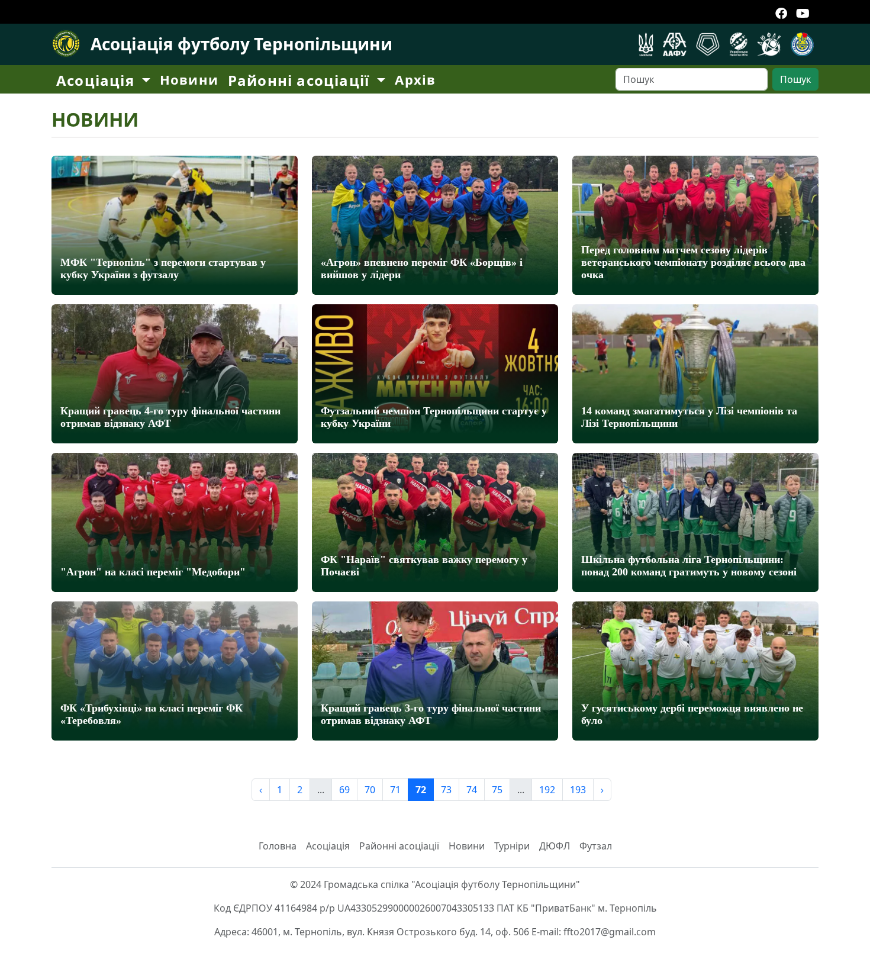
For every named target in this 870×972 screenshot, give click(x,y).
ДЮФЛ (554, 845)
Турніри (512, 845)
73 (446, 789)
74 (471, 789)
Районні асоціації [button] (301, 80)
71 (395, 789)
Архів (415, 79)
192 (547, 789)
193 (578, 789)
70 (370, 789)
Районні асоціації (399, 845)
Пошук (795, 79)
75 (497, 789)
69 (344, 789)
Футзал (595, 845)
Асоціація (328, 845)
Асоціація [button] (97, 80)
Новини (189, 79)
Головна (278, 845)
